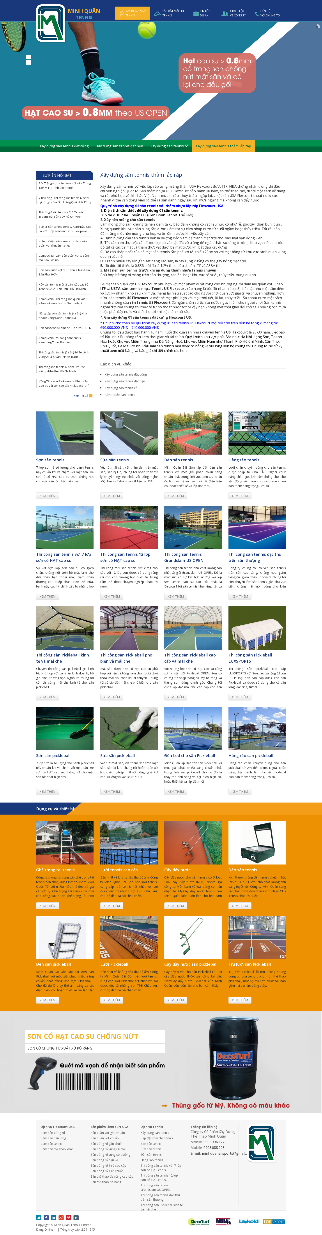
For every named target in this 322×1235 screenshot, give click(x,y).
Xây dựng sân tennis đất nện (119, 146)
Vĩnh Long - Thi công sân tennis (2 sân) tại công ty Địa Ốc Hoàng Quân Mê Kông (65, 200)
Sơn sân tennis (151, 1143)
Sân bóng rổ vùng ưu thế (108, 1149)
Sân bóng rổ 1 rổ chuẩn (107, 1171)
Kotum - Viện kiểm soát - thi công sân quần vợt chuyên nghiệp (63, 243)
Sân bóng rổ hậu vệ (104, 1160)
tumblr (76, 1217)
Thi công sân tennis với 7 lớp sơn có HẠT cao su (161, 1167)
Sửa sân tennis (151, 1149)
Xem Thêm (48, 496)
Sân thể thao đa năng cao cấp (112, 1176)
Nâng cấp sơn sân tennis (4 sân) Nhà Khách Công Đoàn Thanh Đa (63, 315)
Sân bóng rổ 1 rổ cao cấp (108, 1165)
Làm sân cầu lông (53, 1138)
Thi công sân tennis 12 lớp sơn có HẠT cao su (159, 1177)
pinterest (68, 1217)
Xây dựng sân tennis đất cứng (64, 146)
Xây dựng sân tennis (155, 1133)
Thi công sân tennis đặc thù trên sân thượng (160, 1197)
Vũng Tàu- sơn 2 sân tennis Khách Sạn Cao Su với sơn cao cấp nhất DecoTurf (64, 383)
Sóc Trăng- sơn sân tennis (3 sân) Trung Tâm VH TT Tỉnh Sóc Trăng (65, 185)
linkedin (53, 1217)
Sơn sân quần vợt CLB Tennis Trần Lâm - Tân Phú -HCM (65, 272)
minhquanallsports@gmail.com (227, 1153)
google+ (61, 1217)
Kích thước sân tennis (57, 158)
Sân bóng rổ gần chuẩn (107, 1143)
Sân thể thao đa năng (106, 1182)
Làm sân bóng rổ (53, 1133)
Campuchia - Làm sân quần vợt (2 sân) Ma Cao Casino (64, 258)
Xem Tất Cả (81, 396)
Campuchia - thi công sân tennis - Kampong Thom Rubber (60, 340)
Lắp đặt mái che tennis (157, 1138)
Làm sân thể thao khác (57, 1149)
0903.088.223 (214, 1147)
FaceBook (46, 1217)
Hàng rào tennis (152, 1160)
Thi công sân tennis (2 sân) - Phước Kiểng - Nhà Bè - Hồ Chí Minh (62, 369)
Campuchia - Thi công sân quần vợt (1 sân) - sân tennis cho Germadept (63, 301)
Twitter (38, 1217)
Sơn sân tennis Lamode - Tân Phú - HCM (65, 328)
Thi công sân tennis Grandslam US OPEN (155, 1187)
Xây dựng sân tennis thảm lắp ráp (223, 146)
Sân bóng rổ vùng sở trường (110, 1154)
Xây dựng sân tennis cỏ (169, 146)
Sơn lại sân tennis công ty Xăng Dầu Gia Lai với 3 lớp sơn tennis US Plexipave (65, 229)
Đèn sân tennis (151, 1154)
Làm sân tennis (51, 1143)
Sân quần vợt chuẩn (105, 1138)
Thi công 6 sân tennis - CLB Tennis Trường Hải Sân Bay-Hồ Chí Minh (61, 214)
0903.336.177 (214, 1142)
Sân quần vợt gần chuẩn (108, 1133)
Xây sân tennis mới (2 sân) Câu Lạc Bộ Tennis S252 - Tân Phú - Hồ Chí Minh (63, 286)
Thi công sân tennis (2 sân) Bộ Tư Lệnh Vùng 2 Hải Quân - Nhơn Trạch (64, 354)
